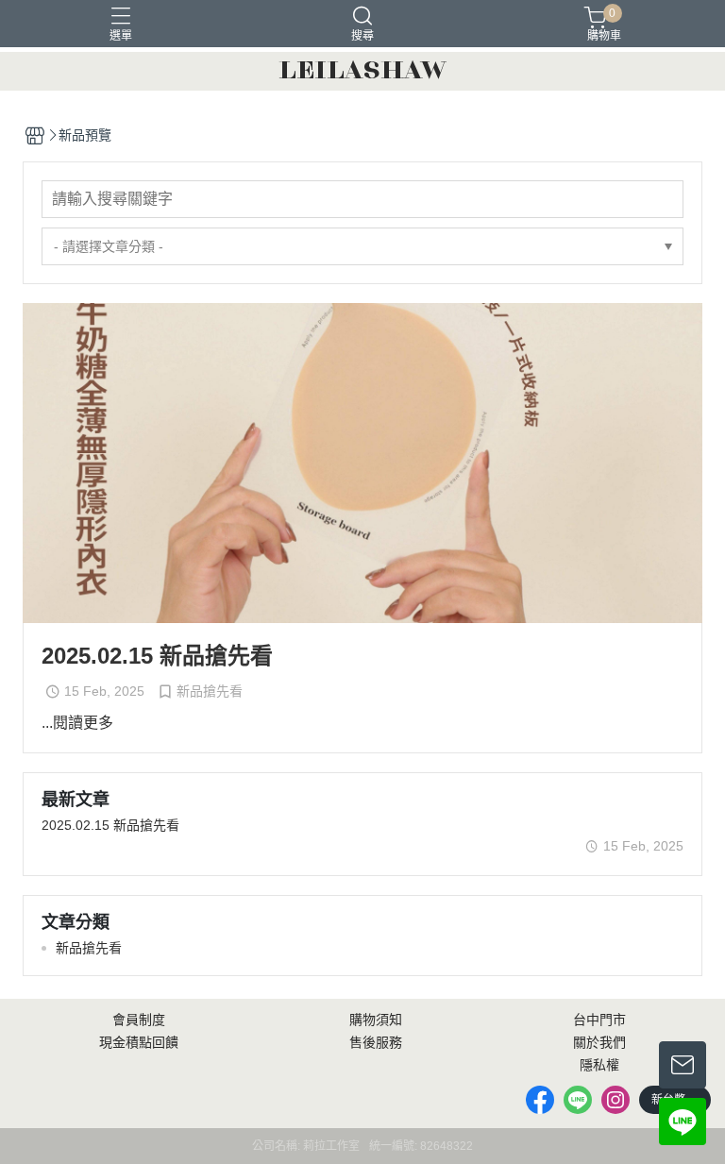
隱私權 (599, 1064)
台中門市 (599, 1019)
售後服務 (375, 1042)
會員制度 (138, 1019)
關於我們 (599, 1042)
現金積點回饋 (138, 1042)
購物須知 (375, 1019)
